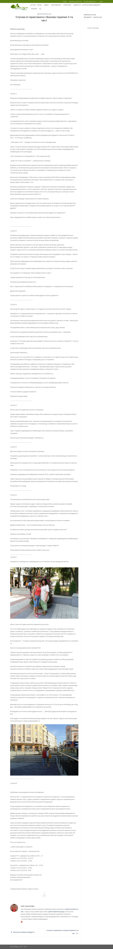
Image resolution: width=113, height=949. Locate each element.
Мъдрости (77, 5)
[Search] (40, 9)
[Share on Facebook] (44, 895)
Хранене (34, 8)
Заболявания (56, 5)
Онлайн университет (90, 1)
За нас (101, 1)
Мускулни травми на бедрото (23, 932)
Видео (46, 5)
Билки (39, 5)
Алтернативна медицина (91, 5)
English (65, 1)
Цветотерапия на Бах (44, 14)
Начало (33, 5)
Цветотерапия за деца (56, 912)
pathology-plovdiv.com (75, 1)
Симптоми (67, 5)
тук (29, 919)
